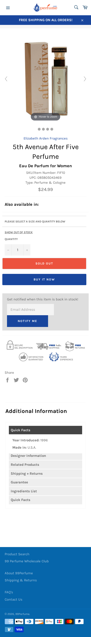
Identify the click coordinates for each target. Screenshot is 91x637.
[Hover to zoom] (45, 79)
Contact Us (13, 599)
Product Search (17, 554)
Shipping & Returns (21, 580)
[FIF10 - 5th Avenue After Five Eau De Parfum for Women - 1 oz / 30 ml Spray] (43, 129)
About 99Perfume (19, 573)
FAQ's (9, 592)
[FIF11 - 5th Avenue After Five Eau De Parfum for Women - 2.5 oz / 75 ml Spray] (39, 129)
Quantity (11, 239)
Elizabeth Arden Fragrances (46, 138)
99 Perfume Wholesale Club (27, 561)
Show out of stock (19, 232)
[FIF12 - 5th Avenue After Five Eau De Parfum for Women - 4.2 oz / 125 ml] (51, 129)
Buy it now (44, 279)
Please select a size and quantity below (35, 221)
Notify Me (27, 321)
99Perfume (22, 614)
